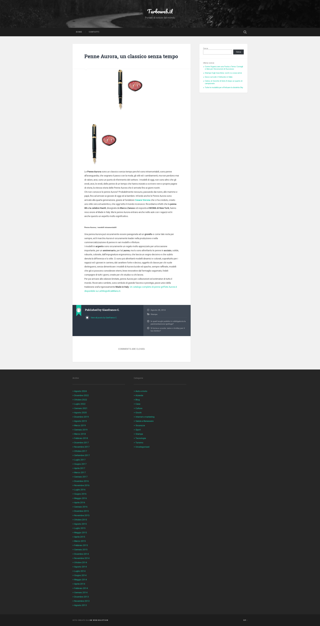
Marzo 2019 (80, 425)
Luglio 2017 (80, 459)
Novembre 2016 (82, 485)
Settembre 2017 (82, 455)
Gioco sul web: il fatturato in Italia (218, 77)
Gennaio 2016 (81, 507)
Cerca (205, 48)
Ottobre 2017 (80, 451)
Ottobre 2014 (80, 562)
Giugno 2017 (80, 464)
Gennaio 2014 (81, 592)
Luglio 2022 (80, 404)
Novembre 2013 (82, 601)
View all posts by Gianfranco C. (103, 317)
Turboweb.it (160, 11)
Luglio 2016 (80, 489)
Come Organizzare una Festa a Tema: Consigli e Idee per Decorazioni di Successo (224, 67)
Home (79, 32)
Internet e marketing (145, 417)
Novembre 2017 (82, 447)
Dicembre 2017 (81, 442)
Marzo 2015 (80, 541)
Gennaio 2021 (81, 408)
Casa (138, 404)
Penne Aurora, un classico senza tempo (131, 56)
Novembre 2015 (82, 515)
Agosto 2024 (80, 391)
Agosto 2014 (80, 566)
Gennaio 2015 (81, 549)
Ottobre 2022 (80, 399)
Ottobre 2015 (80, 519)
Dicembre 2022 (81, 395)
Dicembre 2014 (81, 554)
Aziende (139, 395)
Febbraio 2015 (81, 545)
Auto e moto (141, 391)
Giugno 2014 (80, 575)
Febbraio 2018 (81, 438)
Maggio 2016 (80, 498)
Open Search (245, 32)
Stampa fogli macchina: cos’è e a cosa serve (223, 73)
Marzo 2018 (80, 434)
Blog (138, 399)
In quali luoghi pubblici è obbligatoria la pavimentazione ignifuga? (168, 322)
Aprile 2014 (79, 584)
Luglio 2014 (80, 571)
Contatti (94, 32)
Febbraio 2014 (81, 588)
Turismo (139, 442)
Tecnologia (141, 438)
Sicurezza (140, 425)
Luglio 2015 (80, 528)
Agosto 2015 (80, 524)
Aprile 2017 (79, 468)
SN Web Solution (99, 620)
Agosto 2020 (80, 412)
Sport (138, 429)
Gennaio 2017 (81, 476)
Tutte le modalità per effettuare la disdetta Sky (224, 87)
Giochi (139, 412)
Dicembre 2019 (81, 417)
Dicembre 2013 (81, 596)
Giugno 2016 (80, 494)
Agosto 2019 (80, 421)
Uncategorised (142, 447)
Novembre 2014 (82, 558)
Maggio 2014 (80, 579)
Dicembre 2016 (81, 481)
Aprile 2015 (79, 537)
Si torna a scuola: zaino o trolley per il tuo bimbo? (168, 329)
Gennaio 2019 (81, 429)
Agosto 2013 (80, 605)
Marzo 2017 (80, 472)
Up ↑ (245, 620)
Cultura (139, 408)
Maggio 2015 (80, 532)
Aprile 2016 (79, 502)
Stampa (154, 314)
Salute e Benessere (145, 421)
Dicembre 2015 (81, 511)
